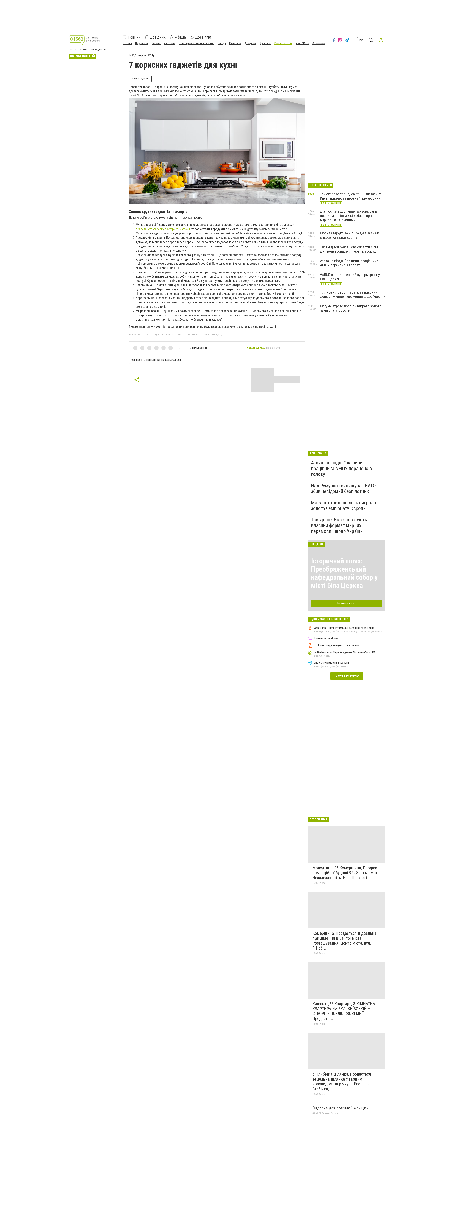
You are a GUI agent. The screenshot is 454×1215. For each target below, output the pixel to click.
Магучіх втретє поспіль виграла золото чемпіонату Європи (343, 505)
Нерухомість (141, 43)
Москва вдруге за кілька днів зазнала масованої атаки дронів (350, 235)
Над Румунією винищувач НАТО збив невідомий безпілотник (343, 488)
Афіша (180, 37)
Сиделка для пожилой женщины (341, 1108)
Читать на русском (140, 79)
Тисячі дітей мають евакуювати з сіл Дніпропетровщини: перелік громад (349, 249)
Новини (134, 37)
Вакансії (156, 43)
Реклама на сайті (283, 43)
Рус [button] (361, 40)
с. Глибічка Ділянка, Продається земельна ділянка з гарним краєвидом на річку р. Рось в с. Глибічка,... (341, 1081)
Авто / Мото (302, 43)
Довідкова (250, 43)
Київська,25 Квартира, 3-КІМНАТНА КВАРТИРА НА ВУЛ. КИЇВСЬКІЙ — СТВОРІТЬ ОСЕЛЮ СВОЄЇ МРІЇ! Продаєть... (343, 1011)
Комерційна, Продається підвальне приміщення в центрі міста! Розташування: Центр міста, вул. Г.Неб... (344, 941)
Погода (222, 43)
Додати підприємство (346, 676)
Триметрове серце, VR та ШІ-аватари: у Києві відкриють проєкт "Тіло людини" (350, 196)
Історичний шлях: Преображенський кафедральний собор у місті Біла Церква (344, 573)
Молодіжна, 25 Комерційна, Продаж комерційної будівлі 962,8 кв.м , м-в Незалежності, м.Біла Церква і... (344, 872)
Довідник (158, 37)
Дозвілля (203, 37)
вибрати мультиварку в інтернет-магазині (163, 229)
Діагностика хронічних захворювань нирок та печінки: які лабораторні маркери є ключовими (348, 215)
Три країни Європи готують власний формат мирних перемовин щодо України (352, 294)
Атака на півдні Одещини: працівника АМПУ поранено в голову (349, 263)
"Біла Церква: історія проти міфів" (196, 43)
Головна (127, 43)
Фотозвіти (169, 43)
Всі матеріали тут (347, 603)
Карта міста (235, 43)
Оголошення (318, 43)
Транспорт (265, 43)
